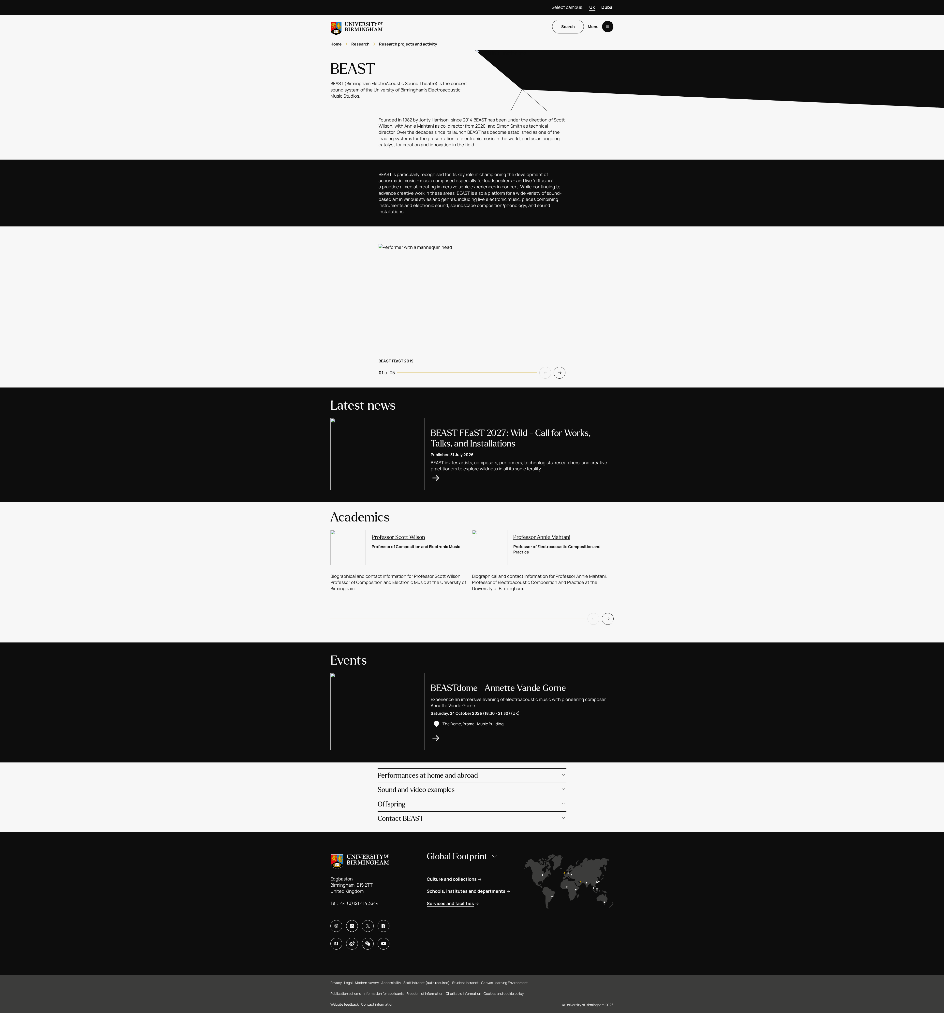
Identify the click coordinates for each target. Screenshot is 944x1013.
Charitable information (463, 993)
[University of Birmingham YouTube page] (383, 944)
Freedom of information (425, 993)
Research (360, 44)
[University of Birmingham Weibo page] (352, 944)
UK (592, 7)
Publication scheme (345, 993)
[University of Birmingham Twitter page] (368, 926)
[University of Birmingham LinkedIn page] (352, 926)
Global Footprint (457, 856)
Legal (348, 982)
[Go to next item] (559, 373)
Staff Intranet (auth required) (426, 982)
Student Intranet (465, 982)
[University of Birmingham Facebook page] (383, 926)
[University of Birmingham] (356, 27)
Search (568, 27)
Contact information (377, 1004)
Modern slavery (367, 982)
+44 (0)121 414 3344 (358, 903)
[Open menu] (608, 27)
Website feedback (344, 1004)
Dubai (607, 7)
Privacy (336, 982)
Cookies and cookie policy (504, 993)
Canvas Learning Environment (504, 982)
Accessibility (391, 982)
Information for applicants (384, 993)
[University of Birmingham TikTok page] (336, 944)
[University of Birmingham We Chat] (368, 944)
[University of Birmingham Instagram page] (336, 926)
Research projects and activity (408, 44)
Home (336, 44)
